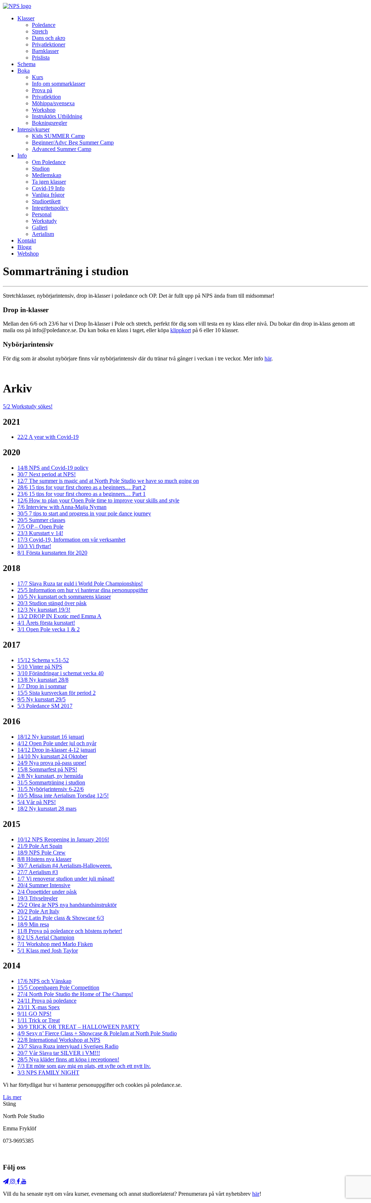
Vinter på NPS (39, 667)
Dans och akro (48, 38)
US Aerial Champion (45, 937)
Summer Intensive (43, 885)
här (267, 358)
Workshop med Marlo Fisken (55, 944)
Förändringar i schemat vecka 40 (60, 673)
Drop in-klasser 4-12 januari (56, 750)
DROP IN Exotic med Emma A (59, 616)
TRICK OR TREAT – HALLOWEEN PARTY (78, 1027)
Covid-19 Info (48, 188)
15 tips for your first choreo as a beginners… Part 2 (81, 487)
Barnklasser (45, 51)
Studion (41, 169)
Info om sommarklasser (58, 84)
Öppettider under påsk (47, 892)
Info (22, 155)
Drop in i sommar (41, 686)
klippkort (180, 330)
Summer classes (41, 520)
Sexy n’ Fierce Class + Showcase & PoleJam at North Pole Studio (97, 1033)
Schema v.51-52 (43, 660)
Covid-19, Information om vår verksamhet (71, 540)
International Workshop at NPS (58, 1040)
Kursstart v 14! (40, 533)
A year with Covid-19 (48, 437)
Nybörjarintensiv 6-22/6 (50, 789)
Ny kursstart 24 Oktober (52, 756)
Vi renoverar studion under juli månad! (65, 879)
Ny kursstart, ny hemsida (50, 776)
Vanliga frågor (48, 195)
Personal (41, 214)
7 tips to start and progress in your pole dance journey (84, 513)
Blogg (24, 247)
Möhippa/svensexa (53, 103)
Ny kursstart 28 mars (46, 809)
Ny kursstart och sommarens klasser (64, 597)
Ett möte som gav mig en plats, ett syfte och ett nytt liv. (84, 1066)
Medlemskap (46, 175)
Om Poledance (49, 162)
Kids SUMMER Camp (58, 136)
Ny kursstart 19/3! (43, 610)
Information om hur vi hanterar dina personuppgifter (82, 590)
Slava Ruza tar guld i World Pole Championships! (80, 583)
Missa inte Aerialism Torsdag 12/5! (63, 795)
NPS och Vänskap (44, 981)
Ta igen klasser (49, 182)
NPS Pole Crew (41, 852)
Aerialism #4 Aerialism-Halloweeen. (64, 866)
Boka (23, 71)
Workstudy (44, 221)
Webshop (28, 253)
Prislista (41, 57)
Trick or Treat (38, 1020)
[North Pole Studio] (17, 6)
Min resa (33, 924)
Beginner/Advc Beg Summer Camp (73, 142)
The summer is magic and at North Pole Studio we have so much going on (108, 481)
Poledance (43, 25)
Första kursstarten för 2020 (52, 553)
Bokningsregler (49, 123)
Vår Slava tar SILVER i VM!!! (58, 1053)
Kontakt (26, 240)
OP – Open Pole (40, 526)
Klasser (25, 18)
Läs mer (12, 1097)
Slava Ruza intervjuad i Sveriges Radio (67, 1046)
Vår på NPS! (36, 802)
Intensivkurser (33, 129)
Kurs (37, 77)
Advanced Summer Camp (61, 149)
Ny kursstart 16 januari (50, 737)
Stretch (40, 31)
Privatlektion (46, 97)
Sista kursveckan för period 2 (56, 693)
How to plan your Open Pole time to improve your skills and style (98, 500)
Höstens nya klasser (44, 859)
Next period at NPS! (46, 474)
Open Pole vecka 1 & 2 (48, 629)
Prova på (42, 90)
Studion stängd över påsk (52, 603)
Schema (26, 64)
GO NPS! (34, 1014)
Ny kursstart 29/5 (41, 699)
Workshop (43, 110)
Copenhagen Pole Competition (58, 987)
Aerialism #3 (37, 872)
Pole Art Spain (39, 846)
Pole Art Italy (38, 911)
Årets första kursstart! (46, 623)
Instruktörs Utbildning (57, 116)
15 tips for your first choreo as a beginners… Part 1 (81, 494)
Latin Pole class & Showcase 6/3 (60, 918)
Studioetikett (46, 201)
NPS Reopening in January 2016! (63, 839)
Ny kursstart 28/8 (42, 680)
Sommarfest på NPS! (47, 769)
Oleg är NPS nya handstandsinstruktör (67, 905)
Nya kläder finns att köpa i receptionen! (68, 1059)
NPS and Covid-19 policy (52, 468)
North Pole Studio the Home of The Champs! (75, 994)
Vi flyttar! (34, 546)
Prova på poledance (46, 1001)
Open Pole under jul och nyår (56, 743)
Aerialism (43, 234)
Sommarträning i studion (51, 782)
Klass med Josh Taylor (47, 950)
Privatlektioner (48, 44)
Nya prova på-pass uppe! (51, 763)
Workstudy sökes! (28, 406)
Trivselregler (37, 898)
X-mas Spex (38, 1007)
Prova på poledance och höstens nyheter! (69, 931)
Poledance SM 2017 (44, 706)
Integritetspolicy (50, 208)
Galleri (39, 227)
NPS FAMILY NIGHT (48, 1072)
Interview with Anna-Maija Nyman (62, 507)
